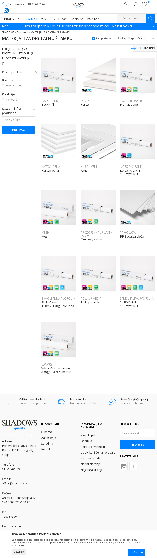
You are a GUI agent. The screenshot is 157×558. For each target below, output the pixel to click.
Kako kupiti (88, 435)
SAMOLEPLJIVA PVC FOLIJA (58, 298)
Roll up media (90, 302)
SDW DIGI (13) (14, 85)
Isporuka (86, 441)
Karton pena (50, 170)
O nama (46, 432)
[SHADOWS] (78, 4)
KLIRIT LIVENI (89, 167)
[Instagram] (124, 466)
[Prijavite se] (126, 6)
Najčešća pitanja (92, 470)
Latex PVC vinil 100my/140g (130, 172)
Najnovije (11, 99)
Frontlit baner (129, 104)
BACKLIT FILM (50, 101)
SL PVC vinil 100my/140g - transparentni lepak (133, 306)
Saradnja (47, 443)
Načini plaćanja (91, 464)
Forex (85, 104)
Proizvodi (22, 32)
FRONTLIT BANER (131, 101)
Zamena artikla (90, 458)
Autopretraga (103, 38)
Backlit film (48, 104)
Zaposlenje (48, 438)
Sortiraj (122, 38)
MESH (45, 232)
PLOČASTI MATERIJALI (17, 60)
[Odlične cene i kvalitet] (11, 401)
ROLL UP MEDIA (91, 298)
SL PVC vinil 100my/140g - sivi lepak (58, 304)
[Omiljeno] (144, 5)
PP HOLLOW (128, 232)
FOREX (85, 101)
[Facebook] (133, 466)
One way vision (91, 239)
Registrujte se (136, 6)
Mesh (45, 236)
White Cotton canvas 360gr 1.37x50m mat (56, 370)
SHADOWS (8, 32)
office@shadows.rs (14, 483)
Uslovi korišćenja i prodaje (98, 452)
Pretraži (18, 129)
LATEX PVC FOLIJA (131, 167)
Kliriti (84, 170)
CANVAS (46, 364)
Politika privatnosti (93, 447)
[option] (78, 26)
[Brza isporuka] (61, 401)
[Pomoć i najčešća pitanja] (112, 401)
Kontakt (46, 449)
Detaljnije (19, 551)
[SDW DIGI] (48, 90)
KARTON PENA (50, 167)
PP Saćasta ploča (132, 236)
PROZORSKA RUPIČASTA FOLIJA (96, 234)
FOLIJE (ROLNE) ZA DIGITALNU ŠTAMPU (18, 51)
